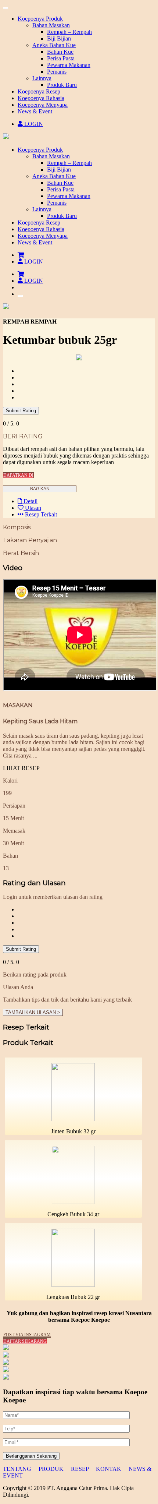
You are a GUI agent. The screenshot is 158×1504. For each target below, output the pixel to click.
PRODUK (52, 1469)
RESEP (80, 1469)
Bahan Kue (60, 183)
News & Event (35, 242)
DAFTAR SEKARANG (25, 1341)
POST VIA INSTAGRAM (27, 1334)
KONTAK (109, 1469)
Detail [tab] (29, 501)
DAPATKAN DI (18, 475)
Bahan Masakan (51, 156)
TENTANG (18, 1469)
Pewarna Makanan (68, 196)
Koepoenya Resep (39, 222)
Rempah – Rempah (69, 163)
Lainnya (41, 209)
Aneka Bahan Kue (54, 176)
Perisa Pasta (61, 189)
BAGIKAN (40, 488)
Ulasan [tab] (32, 508)
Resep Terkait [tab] (40, 514)
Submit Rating (21, 410)
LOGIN (33, 124)
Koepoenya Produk (40, 149)
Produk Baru (62, 216)
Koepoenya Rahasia (41, 229)
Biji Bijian (59, 169)
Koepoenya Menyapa (43, 236)
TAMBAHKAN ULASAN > (33, 1012)
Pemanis (57, 203)
